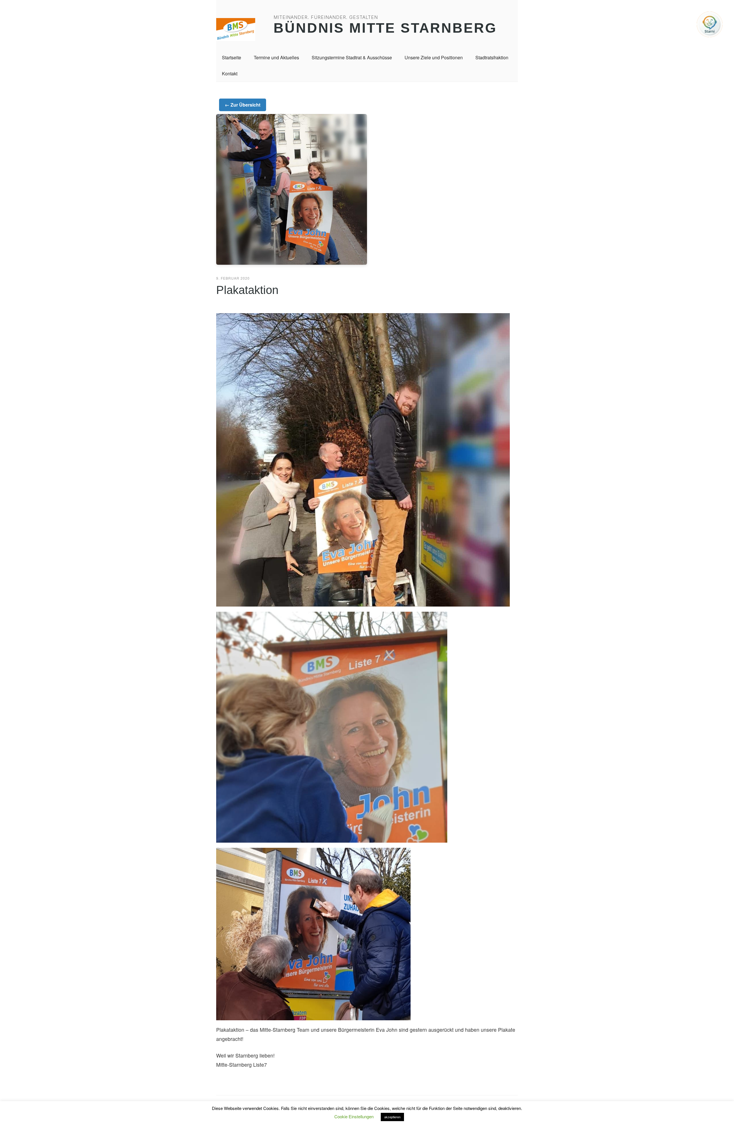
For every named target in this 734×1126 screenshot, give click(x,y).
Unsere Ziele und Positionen (434, 57)
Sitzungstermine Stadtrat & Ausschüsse (352, 57)
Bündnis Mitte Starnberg (385, 28)
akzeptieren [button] (392, 1117)
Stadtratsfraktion (491, 57)
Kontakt (229, 73)
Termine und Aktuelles (276, 57)
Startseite (231, 57)
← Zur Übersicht (242, 104)
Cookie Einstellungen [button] (354, 1116)
